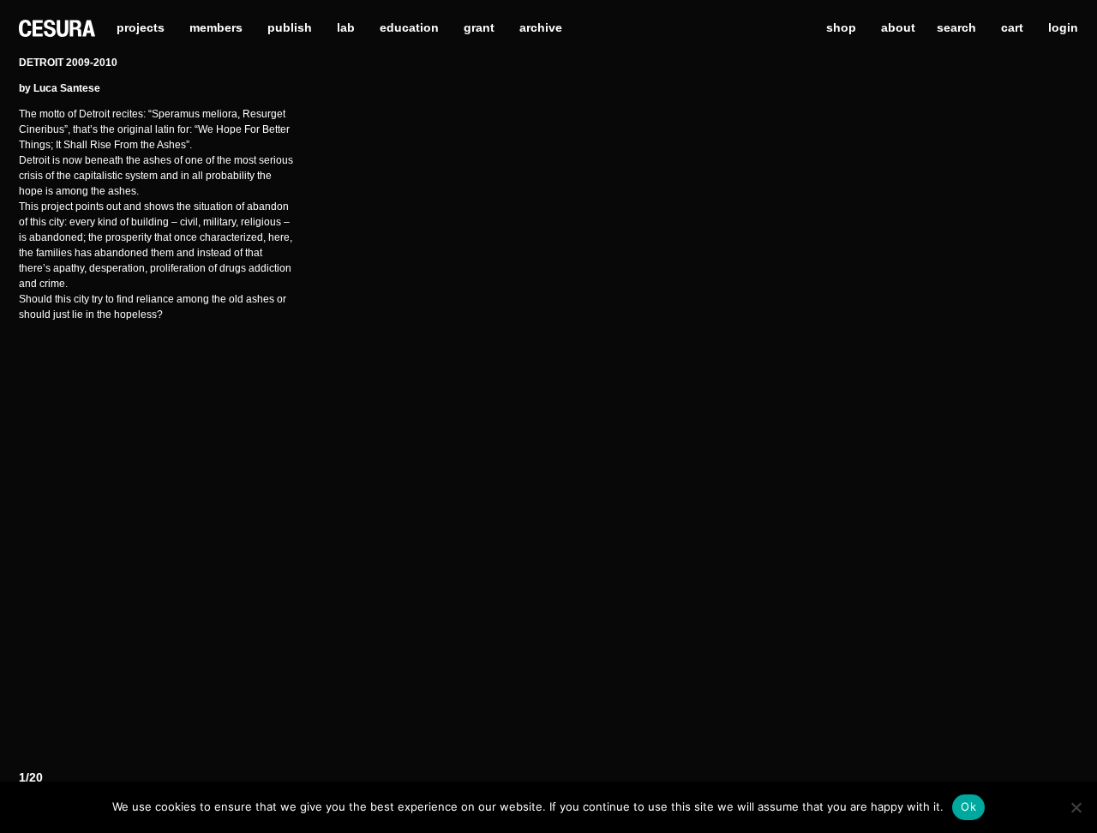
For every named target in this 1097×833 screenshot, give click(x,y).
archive (540, 27)
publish (289, 27)
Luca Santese (66, 88)
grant (479, 27)
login (1063, 27)
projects (141, 27)
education (409, 27)
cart (1012, 27)
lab (346, 27)
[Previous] (427, 419)
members (216, 27)
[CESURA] (57, 26)
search (956, 27)
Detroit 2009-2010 (68, 63)
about (898, 27)
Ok (968, 806)
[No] (1075, 807)
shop (841, 27)
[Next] (963, 419)
